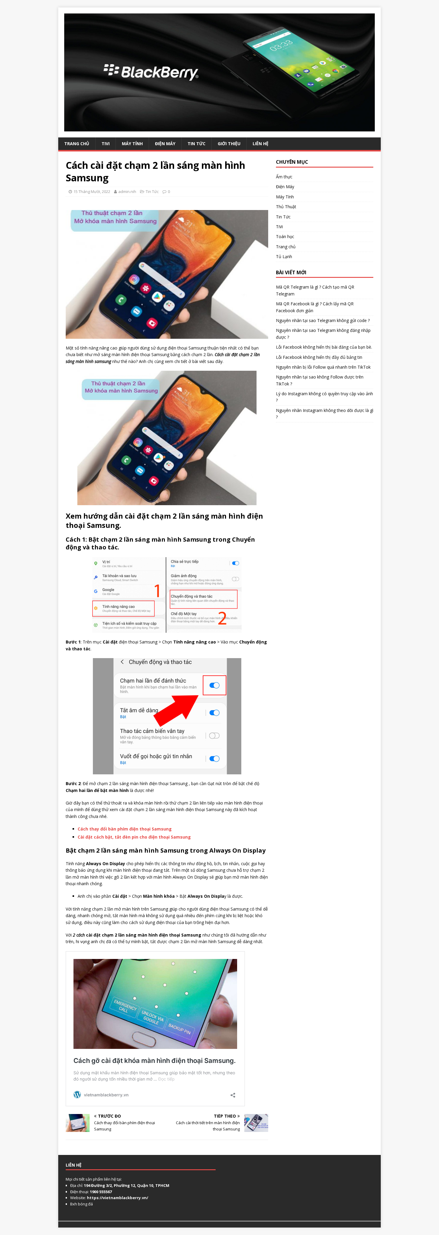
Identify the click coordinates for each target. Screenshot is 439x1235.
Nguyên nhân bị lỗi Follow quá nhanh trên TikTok (323, 367)
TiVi (106, 143)
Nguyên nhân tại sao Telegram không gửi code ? (323, 320)
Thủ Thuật (286, 206)
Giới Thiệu (229, 143)
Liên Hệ (260, 143)
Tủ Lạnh (284, 256)
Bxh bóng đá (81, 1204)
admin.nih (127, 191)
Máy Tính (132, 143)
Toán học (285, 236)
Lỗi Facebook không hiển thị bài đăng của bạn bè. (324, 347)
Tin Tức (196, 143)
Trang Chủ (76, 143)
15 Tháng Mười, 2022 (91, 191)
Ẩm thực (284, 177)
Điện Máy (165, 143)
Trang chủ (286, 246)
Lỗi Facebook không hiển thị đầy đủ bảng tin (319, 357)
